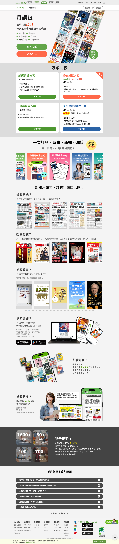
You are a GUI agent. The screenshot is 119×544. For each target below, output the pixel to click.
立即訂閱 (32, 53)
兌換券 (99, 2)
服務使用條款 (17, 525)
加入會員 (93, 2)
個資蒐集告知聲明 (18, 530)
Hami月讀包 (20, 8)
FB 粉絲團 (56, 525)
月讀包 (37, 2)
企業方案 (88, 8)
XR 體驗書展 (27, 530)
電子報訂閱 (57, 530)
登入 (87, 2)
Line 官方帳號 (57, 527)
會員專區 (46, 525)
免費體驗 (98, 8)
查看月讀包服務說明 (58, 513)
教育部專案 (67, 533)
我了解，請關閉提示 (99, 541)
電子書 (30, 2)
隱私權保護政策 (18, 527)
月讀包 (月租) (27, 527)
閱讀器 (44, 2)
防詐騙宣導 (17, 533)
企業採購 (66, 530)
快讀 (57, 2)
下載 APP (36, 527)
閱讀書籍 (80, 2)
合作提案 (66, 527)
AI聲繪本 (66, 535)
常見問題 (46, 530)
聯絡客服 (66, 525)
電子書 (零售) (27, 525)
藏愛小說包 (32, 8)
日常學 (51, 2)
